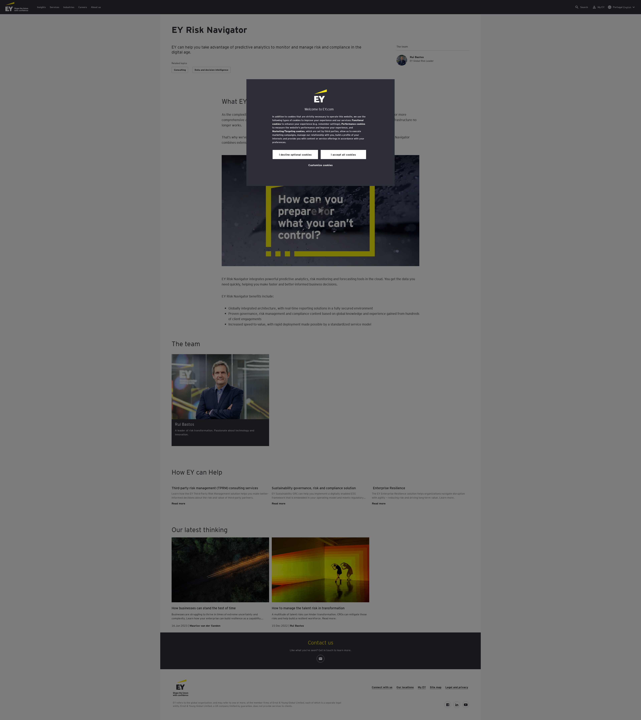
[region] (320, 132)
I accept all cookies (343, 154)
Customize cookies (320, 165)
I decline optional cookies (295, 154)
